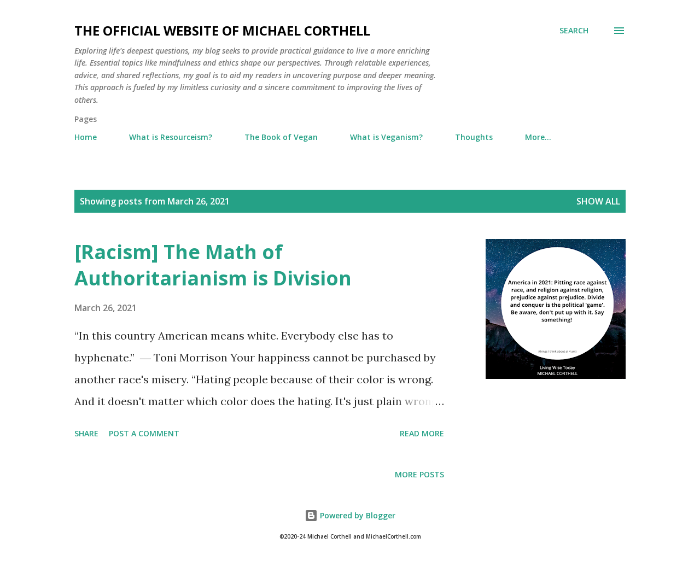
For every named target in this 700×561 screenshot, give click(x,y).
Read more (422, 433)
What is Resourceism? (170, 137)
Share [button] (86, 433)
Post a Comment (144, 433)
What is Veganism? (386, 137)
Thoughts (474, 137)
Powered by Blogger (356, 515)
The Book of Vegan (281, 137)
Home (85, 137)
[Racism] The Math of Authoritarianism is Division (213, 264)
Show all (598, 201)
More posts (419, 474)
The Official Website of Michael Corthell (222, 30)
